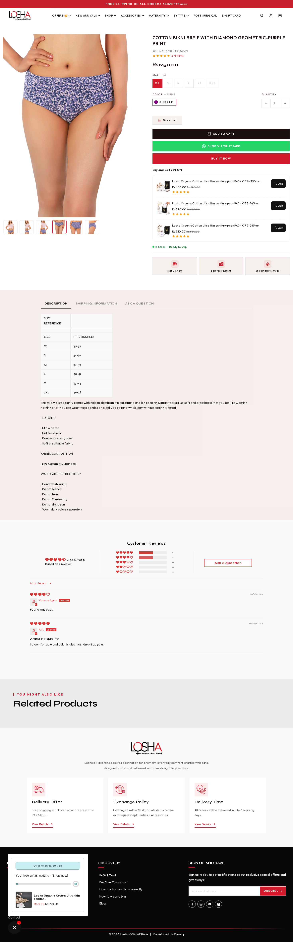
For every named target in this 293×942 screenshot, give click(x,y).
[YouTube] (209, 904)
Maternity (157, 15)
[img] (40, 594)
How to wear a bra (112, 896)
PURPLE (166, 102)
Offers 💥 (60, 15)
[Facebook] (192, 904)
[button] (167, 120)
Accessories (131, 15)
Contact (14, 917)
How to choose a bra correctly (121, 889)
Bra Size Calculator (113, 882)
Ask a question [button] (228, 563)
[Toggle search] (262, 16)
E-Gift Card (231, 15)
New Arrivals (86, 15)
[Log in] (271, 16)
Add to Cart (224, 134)
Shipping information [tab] (96, 303)
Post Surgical (205, 15)
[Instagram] (201, 904)
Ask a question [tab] (139, 303)
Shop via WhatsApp (224, 146)
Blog (102, 903)
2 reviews (178, 55)
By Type (180, 15)
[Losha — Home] (27, 15)
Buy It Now (221, 158)
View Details (40, 824)
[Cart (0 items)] (280, 16)
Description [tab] (56, 303)
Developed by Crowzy (169, 934)
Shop (109, 15)
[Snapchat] (218, 904)
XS (157, 83)
